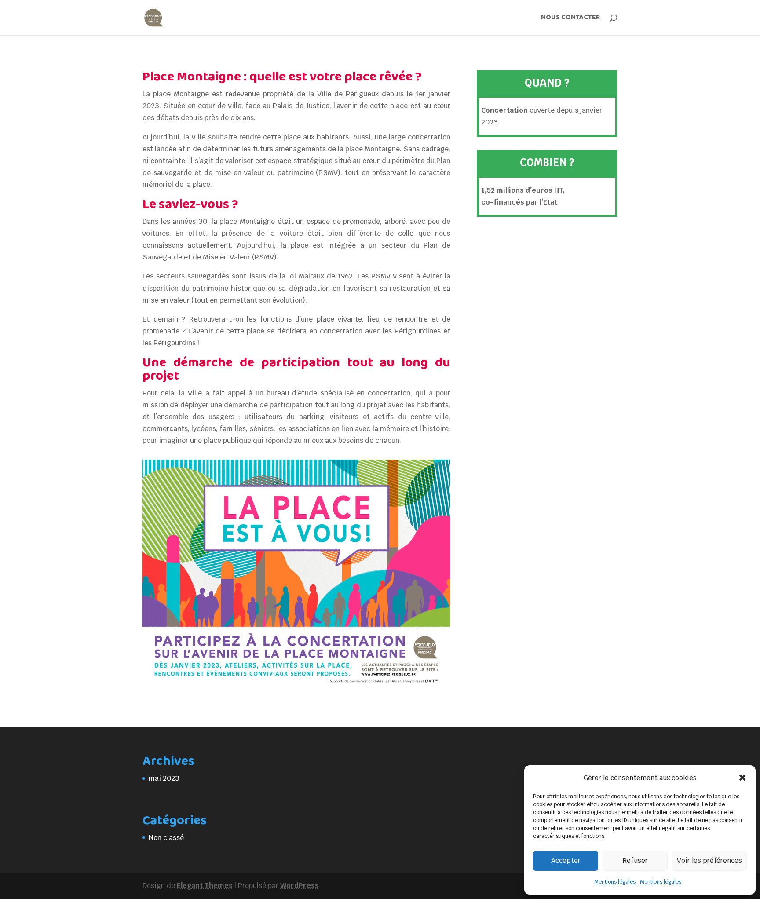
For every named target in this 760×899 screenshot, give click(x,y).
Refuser (635, 860)
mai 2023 (164, 778)
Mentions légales (615, 881)
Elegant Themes (205, 885)
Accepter (566, 860)
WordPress (299, 885)
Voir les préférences (709, 860)
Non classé (166, 837)
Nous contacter (570, 19)
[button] (742, 777)
